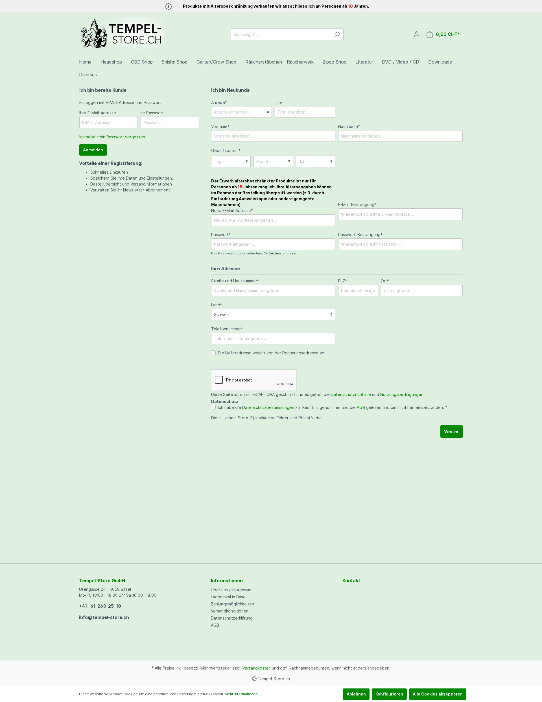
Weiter (451, 431)
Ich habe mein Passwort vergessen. (112, 136)
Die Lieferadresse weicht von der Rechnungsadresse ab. (271, 352)
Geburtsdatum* (226, 150)
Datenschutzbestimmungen (268, 407)
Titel (279, 102)
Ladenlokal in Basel (228, 596)
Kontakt (351, 580)
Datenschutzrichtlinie (351, 394)
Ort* (385, 280)
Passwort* (221, 234)
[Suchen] (337, 34)
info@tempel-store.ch (104, 617)
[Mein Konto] (416, 34)
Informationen (227, 580)
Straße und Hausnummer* (235, 280)
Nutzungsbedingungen (401, 394)
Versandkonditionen (229, 611)
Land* (216, 304)
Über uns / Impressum (231, 589)
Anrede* (219, 102)
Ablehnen (356, 694)
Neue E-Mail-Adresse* (271, 195)
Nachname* (349, 126)
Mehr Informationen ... (243, 694)
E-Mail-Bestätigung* (357, 204)
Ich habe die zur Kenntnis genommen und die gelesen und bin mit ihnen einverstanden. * (332, 407)
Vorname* (220, 126)
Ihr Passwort (152, 112)
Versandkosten (256, 668)
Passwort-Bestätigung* (360, 234)
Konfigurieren (389, 694)
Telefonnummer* (227, 328)
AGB (361, 407)
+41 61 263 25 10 (100, 606)
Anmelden (93, 149)
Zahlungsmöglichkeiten (232, 603)
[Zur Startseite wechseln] (121, 33)
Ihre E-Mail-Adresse (97, 112)
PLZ (342, 280)
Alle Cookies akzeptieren (438, 694)
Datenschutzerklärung (232, 618)
